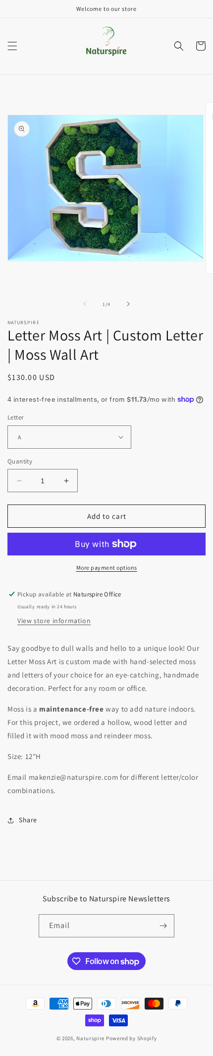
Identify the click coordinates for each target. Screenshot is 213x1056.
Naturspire (90, 1038)
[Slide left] (85, 304)
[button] (12, 46)
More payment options (106, 567)
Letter (15, 417)
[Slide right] (128, 304)
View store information (54, 620)
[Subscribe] (163, 925)
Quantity (19, 461)
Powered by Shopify (131, 1038)
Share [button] (28, 819)
